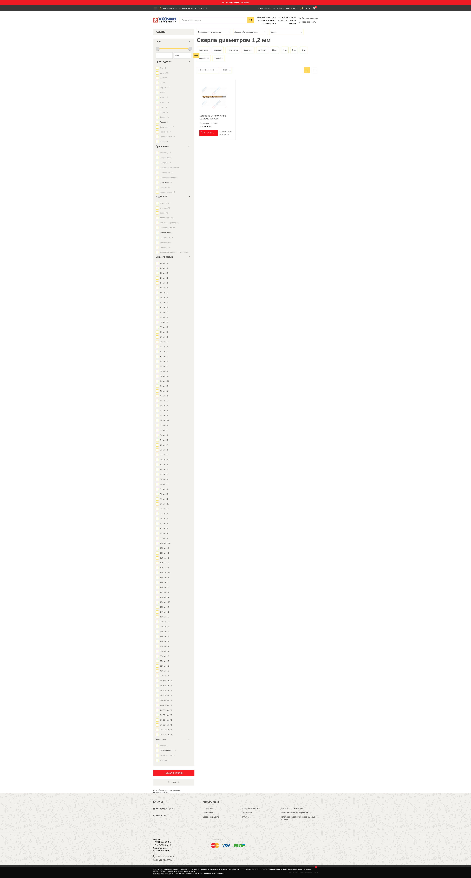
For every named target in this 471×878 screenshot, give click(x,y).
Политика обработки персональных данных (298, 818)
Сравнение (291, 8)
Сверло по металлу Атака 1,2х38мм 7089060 (212, 117)
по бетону (262, 50)
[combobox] (214, 32)
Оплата (245, 817)
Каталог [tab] (161, 32)
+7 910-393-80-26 (287, 20)
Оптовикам (208, 813)
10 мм (274, 50)
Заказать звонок (310, 18)
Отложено (278, 8)
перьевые (218, 58)
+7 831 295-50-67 (267, 20)
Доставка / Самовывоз (292, 809)
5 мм (294, 50)
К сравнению (225, 131)
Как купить (247, 813)
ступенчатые (233, 50)
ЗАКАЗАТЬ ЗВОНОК (165, 856)
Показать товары (174, 773)
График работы (309, 22)
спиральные (204, 58)
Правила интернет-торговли (294, 813)
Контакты (202, 8)
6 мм (304, 50)
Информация (187, 8)
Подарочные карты (251, 809)
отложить (224, 134)
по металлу (203, 50)
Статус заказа (264, 8)
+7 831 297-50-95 (287, 17)
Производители (170, 8)
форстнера (248, 50)
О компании (208, 809)
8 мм (285, 50)
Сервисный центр (211, 817)
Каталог (158, 802)
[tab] (173, 42)
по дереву (218, 50)
